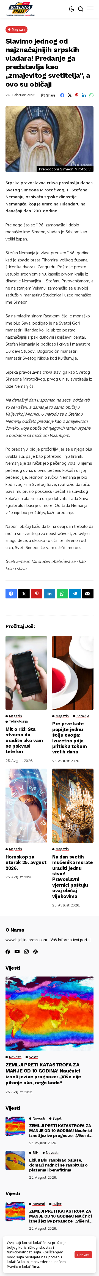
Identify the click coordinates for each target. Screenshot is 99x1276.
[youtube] (17, 952)
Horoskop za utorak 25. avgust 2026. (26, 862)
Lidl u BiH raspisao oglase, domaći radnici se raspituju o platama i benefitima (58, 1165)
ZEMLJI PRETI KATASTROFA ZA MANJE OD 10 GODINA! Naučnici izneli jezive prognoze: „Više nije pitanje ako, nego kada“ (43, 1073)
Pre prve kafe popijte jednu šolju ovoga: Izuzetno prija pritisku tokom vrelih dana (69, 738)
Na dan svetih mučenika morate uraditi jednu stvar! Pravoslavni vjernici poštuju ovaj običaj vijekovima (72, 876)
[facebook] (8, 951)
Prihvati (83, 1255)
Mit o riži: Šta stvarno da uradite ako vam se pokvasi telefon (24, 740)
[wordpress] (35, 951)
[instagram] (26, 951)
